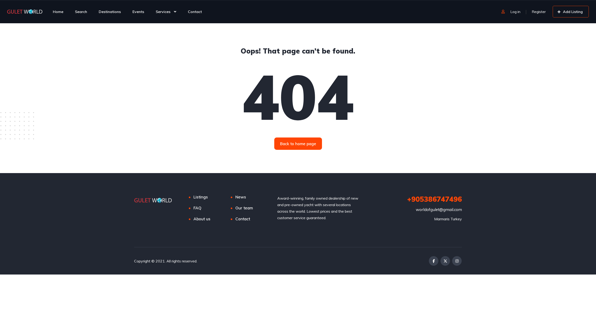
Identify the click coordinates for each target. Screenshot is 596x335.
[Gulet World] (25, 11)
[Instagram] (457, 261)
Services (163, 11)
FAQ (197, 207)
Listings (200, 196)
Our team (244, 207)
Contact (195, 11)
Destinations (110, 11)
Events (138, 11)
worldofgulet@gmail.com (439, 209)
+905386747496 (434, 199)
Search (81, 11)
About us (201, 218)
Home (58, 11)
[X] (445, 261)
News (240, 196)
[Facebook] (433, 261)
